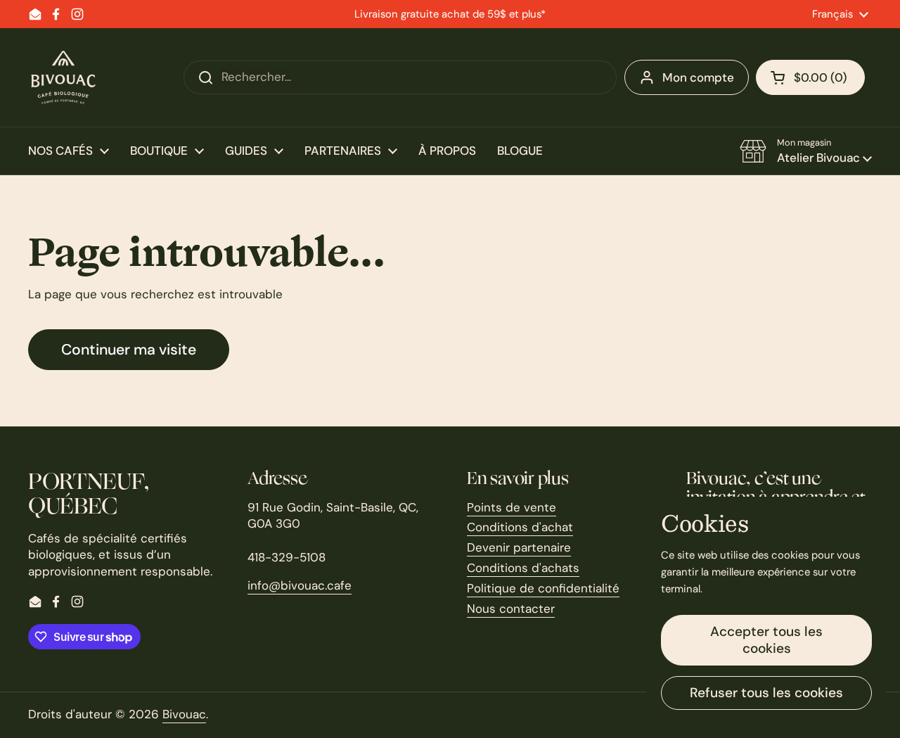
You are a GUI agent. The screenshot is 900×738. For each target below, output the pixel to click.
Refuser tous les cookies (766, 692)
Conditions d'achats (523, 567)
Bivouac (184, 714)
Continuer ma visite (128, 350)
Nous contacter (511, 608)
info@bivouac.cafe (300, 585)
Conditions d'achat (520, 527)
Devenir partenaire (519, 547)
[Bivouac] (63, 77)
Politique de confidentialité (543, 588)
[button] (810, 77)
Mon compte (698, 77)
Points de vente (511, 507)
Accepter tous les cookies (766, 640)
